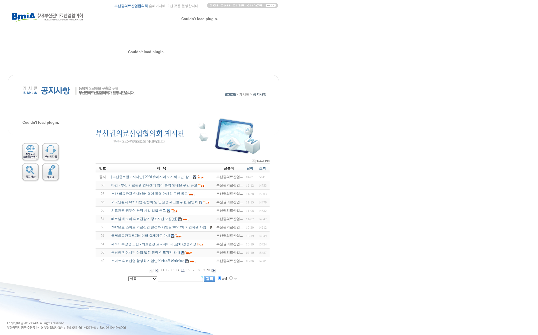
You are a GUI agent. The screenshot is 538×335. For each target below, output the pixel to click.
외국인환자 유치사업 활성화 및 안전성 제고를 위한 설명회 (154, 202)
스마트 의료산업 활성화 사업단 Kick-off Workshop (147, 261)
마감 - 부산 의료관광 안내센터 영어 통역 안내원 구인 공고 (154, 185)
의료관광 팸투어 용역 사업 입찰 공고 (138, 210)
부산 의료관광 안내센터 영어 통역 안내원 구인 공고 (149, 194)
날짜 (250, 168)
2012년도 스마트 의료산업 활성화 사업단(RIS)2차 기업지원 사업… (160, 227)
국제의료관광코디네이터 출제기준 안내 (140, 236)
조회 (262, 168)
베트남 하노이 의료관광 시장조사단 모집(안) (144, 219)
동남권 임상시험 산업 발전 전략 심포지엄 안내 (145, 252)
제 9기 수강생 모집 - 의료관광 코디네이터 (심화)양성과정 (153, 244)
